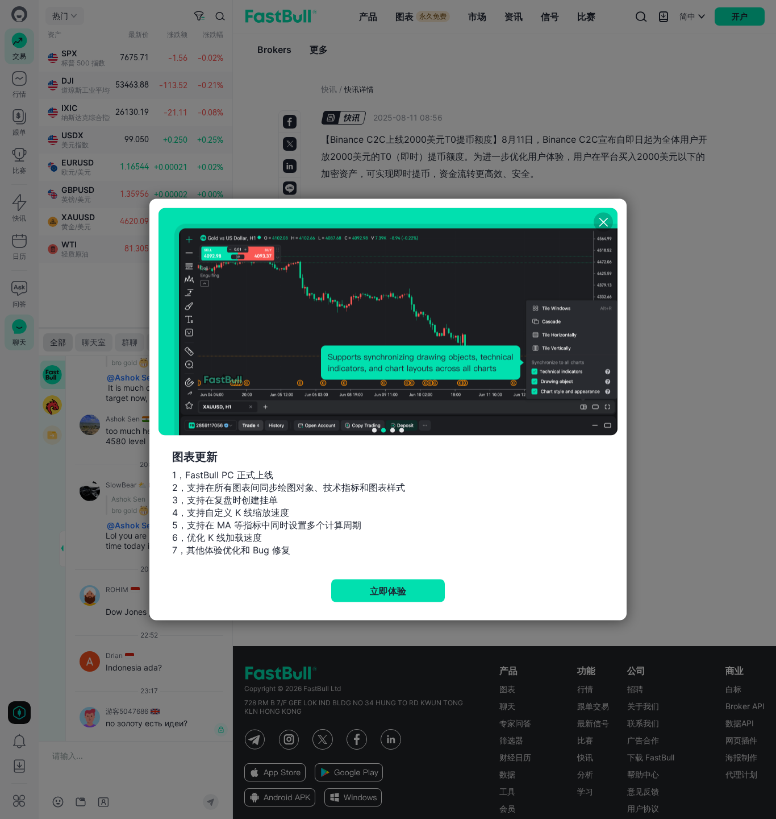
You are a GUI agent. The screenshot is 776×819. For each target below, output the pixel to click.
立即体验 (388, 591)
